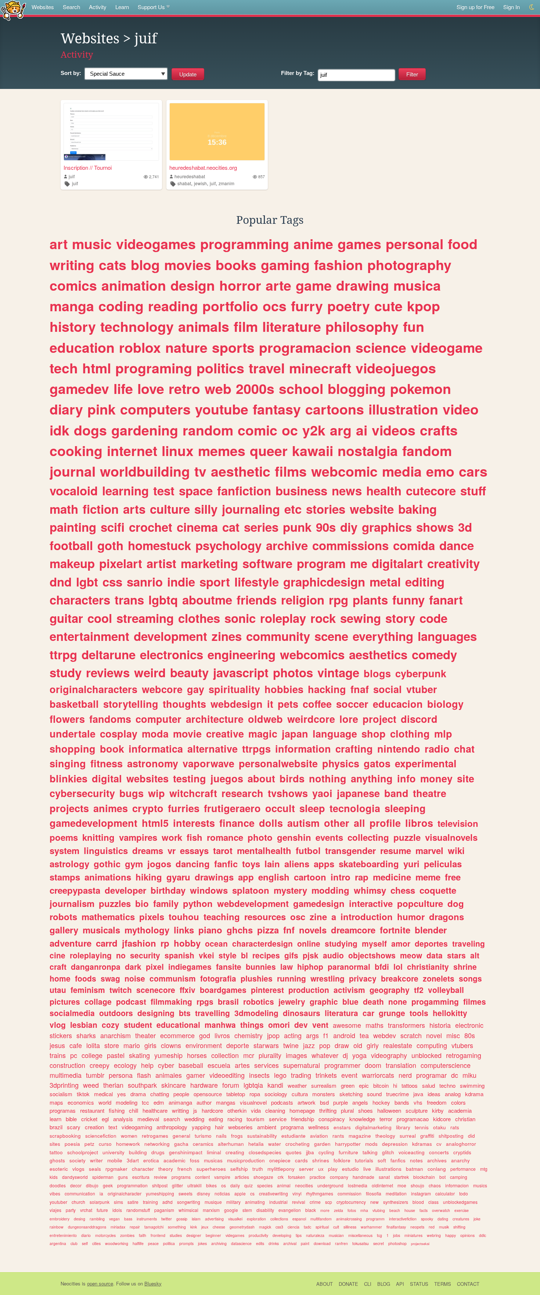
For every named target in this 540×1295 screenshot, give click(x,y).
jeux (204, 1227)
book (112, 749)
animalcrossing (349, 1219)
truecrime (397, 1094)
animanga (180, 1102)
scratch (411, 1035)
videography (389, 1055)
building (138, 1152)
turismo (203, 1135)
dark (133, 966)
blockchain (424, 1177)
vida (256, 1110)
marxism (211, 1210)
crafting (354, 749)
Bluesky (153, 1283)
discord (419, 719)
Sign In (511, 7)
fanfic (226, 863)
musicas (213, 1160)
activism (349, 989)
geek (108, 1185)
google (231, 1210)
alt (474, 955)
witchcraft (193, 793)
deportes (431, 943)
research (242, 793)
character (143, 1168)
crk (281, 1177)
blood (418, 1202)
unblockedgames (460, 1202)
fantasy (277, 409)
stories (325, 508)
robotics (258, 1001)
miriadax (118, 1227)
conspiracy (331, 1119)
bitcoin (381, 1085)
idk (59, 430)
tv (200, 471)
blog (145, 265)
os (223, 1185)
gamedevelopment (93, 823)
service (278, 1119)
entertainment (89, 636)
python (198, 903)
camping (458, 1177)
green (347, 1085)
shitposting (451, 1135)
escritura (141, 1177)
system (64, 850)
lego (280, 1075)
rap (361, 877)
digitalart (397, 563)
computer (158, 719)
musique (213, 1202)
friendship (302, 1119)
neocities (304, 1185)
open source (100, 1283)
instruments (147, 1219)
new (374, 1202)
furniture (348, 1152)
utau (58, 989)
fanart (446, 599)
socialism (61, 1094)
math (64, 508)
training (150, 1202)
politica (169, 1243)
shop (373, 733)
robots (63, 916)
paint (305, 1243)
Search (71, 7)
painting (73, 526)
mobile (114, 1160)
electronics (171, 654)
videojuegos (396, 368)
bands (402, 1102)
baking (417, 508)
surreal (408, 1135)
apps (324, 863)
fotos (352, 1210)
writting (180, 1110)
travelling (212, 1012)
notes (416, 1160)
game (314, 285)
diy (348, 526)
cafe (75, 1045)
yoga (359, 1055)
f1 (326, 1035)
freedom (437, 1102)
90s (326, 526)
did (471, 1135)
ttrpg (63, 654)
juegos (226, 778)
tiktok (83, 1094)
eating (216, 1119)
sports (233, 347)
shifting (459, 1227)
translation (401, 1065)
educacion (398, 704)
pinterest (267, 989)
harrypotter (348, 1143)
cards (301, 1160)
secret (378, 1243)
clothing (410, 733)
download (322, 1243)
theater (145, 1035)
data (434, 955)
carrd (107, 943)
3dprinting (64, 1085)
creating (235, 1152)
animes (110, 808)
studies (176, 1235)
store (111, 1045)
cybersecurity (82, 793)
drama (138, 1094)
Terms (442, 1283)
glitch (388, 1152)
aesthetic (240, 471)
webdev (384, 1035)
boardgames (223, 989)
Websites (43, 7)
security (145, 955)
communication (80, 1193)
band (396, 793)
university (113, 1152)
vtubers (462, 1045)
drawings (214, 877)
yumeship (168, 1055)
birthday (168, 890)
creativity (453, 563)
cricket (89, 1119)
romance (225, 837)
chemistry (248, 1035)
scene (331, 636)
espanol (299, 1219)
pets (288, 704)
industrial (278, 1202)
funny (408, 599)
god (204, 1035)
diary (66, 409)
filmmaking (171, 1001)
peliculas (443, 863)
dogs (90, 430)
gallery (64, 929)
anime (313, 244)
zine (318, 916)
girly (373, 1045)
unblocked (426, 1055)
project (379, 719)
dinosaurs (301, 1012)
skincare (173, 1085)
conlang (437, 1168)
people (181, 1094)
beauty (189, 672)
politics (220, 368)
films (291, 471)
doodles (58, 1185)
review (160, 1177)
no (121, 955)
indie (181, 581)
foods (85, 978)
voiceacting (412, 1152)
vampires (138, 837)
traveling (468, 943)
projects (69, 808)
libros (419, 823)
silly (205, 508)
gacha (181, 1143)
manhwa (220, 1024)
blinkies (68, 778)
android (344, 1035)
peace (153, 1243)
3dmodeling (256, 1012)
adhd (167, 1202)
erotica (151, 1160)
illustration (403, 409)
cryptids (462, 1152)
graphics (387, 526)
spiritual (322, 1227)
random (208, 430)
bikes (211, 1185)
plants (370, 599)
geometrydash (242, 1227)
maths (375, 1025)
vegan (114, 1219)
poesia (72, 1143)
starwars (266, 1045)
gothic (107, 863)
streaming (145, 618)
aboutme (207, 599)
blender (431, 929)
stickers (61, 1035)
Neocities (70, 1283)
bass (128, 1219)
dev (301, 1024)
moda (155, 733)
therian (113, 1085)
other (336, 823)
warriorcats (378, 1075)
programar (431, 1075)
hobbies (283, 689)
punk (297, 526)
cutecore (431, 490)
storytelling (130, 704)
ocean (216, 943)
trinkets (326, 1075)
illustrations (388, 1168)
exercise (461, 1210)
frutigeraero (232, 808)
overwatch (441, 1210)
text (112, 1127)
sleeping (405, 808)
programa (292, 1127)
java (418, 1094)
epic (364, 1085)
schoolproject (82, 1152)
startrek (401, 1177)
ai (361, 430)
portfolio (230, 306)
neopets (417, 1227)
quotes (294, 1152)
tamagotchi (153, 1227)
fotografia (218, 978)
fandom (427, 450)
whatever (325, 1055)
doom (373, 1065)
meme (427, 877)
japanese (358, 793)
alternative (212, 749)
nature (186, 347)
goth (110, 545)
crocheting (297, 1143)
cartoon (310, 877)
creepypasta (75, 890)
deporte (237, 1045)
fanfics (398, 1160)
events (329, 837)
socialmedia (72, 1012)
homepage (302, 1110)
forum (230, 1085)
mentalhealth (264, 850)
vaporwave (208, 763)
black (310, 1210)
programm (375, 1219)
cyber (166, 1065)
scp (328, 1202)
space (196, 490)
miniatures (413, 1235)
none (397, 1001)
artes (242, 1065)
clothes (199, 618)
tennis (422, 1127)
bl (244, 955)
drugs (158, 1152)
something (177, 1227)
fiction (101, 508)
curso (105, 1143)
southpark (142, 1085)
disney (203, 1193)
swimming (472, 1085)
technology (137, 326)
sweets (185, 1193)
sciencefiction (100, 1135)
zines (227, 636)
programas (63, 1110)
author (204, 1102)
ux (321, 1168)
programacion (305, 347)
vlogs (78, 1168)
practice (317, 1177)
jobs (396, 1235)
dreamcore (353, 929)
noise (135, 978)
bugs (131, 793)
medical (103, 1094)
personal (414, 244)
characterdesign (262, 943)
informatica (156, 749)
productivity (258, 1235)
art (59, 244)
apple (240, 1193)
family (166, 903)
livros (222, 1035)
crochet (150, 526)
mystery (290, 890)
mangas (225, 1102)
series (261, 526)
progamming (435, 1001)
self (85, 1243)
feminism (88, 989)
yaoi (322, 793)
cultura (300, 1094)
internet (132, 450)
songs (470, 978)
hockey (381, 1102)
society (77, 1160)
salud (428, 1085)
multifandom (321, 1219)
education (82, 347)
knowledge (362, 1119)
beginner (213, 1235)
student (138, 1024)
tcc (145, 1102)
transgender (350, 850)
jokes (202, 1243)
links (184, 929)
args (312, 1035)
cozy (110, 1024)
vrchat (86, 1210)
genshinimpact (185, 1152)
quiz (248, 1185)
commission (349, 1193)
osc (297, 916)
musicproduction (246, 1160)
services (266, 1065)
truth (257, 1168)
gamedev (79, 388)
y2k (313, 430)
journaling (251, 508)
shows (435, 526)
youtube (221, 409)
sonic (240, 618)
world (104, 1102)
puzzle (407, 837)
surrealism (323, 1085)
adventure (70, 943)
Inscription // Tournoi (88, 167)
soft (382, 1160)
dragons (446, 916)
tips (299, 1235)
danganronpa (95, 966)
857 (261, 176)
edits (260, 1243)
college (92, 1055)
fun (413, 326)
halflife (138, 1243)
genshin (294, 837)
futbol (308, 850)
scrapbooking (65, 1135)
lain (272, 863)
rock (323, 618)
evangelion (289, 1210)
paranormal (349, 966)
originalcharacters (93, 689)
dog (455, 903)
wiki (456, 850)
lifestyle (256, 581)
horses (197, 1055)
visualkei (235, 1219)
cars (473, 471)
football (71, 545)
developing (282, 1235)
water (274, 1143)
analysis (123, 1119)
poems (64, 837)
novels (313, 929)
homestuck (159, 545)
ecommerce (177, 1035)
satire (132, 1202)
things (252, 1024)
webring (434, 1235)
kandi (275, 1085)
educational (178, 1024)
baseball (191, 1065)
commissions (350, 545)
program (321, 563)
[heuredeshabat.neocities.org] (217, 132)
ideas (434, 1094)
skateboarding (369, 863)
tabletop (235, 1094)
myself (374, 943)
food (463, 244)
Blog (383, 1283)
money (436, 778)
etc (293, 508)
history (73, 326)
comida (414, 545)
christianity (428, 966)
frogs (237, 1135)
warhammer (371, 1227)
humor (411, 916)
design (192, 285)
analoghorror (461, 1143)
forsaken (296, 1177)
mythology (147, 929)
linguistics (106, 850)
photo (260, 837)
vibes (55, 1193)
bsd (324, 1102)
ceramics (203, 1143)
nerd (405, 1075)
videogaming (137, 1127)
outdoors (116, 1012)
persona (121, 1075)
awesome (347, 1025)
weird (150, 672)
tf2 (419, 989)
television (458, 823)
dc (454, 1075)
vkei (206, 955)
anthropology (171, 1127)
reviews (108, 672)
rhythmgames (319, 1193)
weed (91, 1085)
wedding (194, 1119)
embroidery (59, 1219)
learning (125, 490)
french (184, 1168)
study (66, 672)
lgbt (87, 581)
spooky (427, 1219)
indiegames (190, 966)
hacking (327, 689)
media (402, 471)
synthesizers (395, 1202)
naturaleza (315, 1235)
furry (307, 306)
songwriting (188, 1202)
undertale (73, 733)
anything (372, 778)
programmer (342, 1065)
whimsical (188, 1210)
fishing (117, 1110)
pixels (151, 916)
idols (117, 1210)
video (461, 409)
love (150, 388)
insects (259, 1075)
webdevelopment (253, 903)
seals (95, 1168)
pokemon (420, 388)
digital (107, 778)
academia (460, 1110)
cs (252, 1193)
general (181, 1135)
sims (118, 1202)
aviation (319, 1135)
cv (439, 1143)
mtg (483, 1169)
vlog (58, 1024)
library (403, 1127)
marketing (209, 563)
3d (465, 526)
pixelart (120, 563)
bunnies (261, 966)
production (308, 989)
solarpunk (99, 1202)
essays (194, 850)
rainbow (57, 1227)
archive (287, 545)
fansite (228, 966)
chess (402, 890)
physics (340, 763)
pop (324, 1045)
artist (161, 563)
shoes (365, 1110)
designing (155, 1012)
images (296, 1055)
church (78, 1202)
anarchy (460, 1160)
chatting (159, 1094)
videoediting (227, 1075)
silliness (349, 1227)
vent (320, 1024)
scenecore (155, 989)
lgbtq (163, 599)
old (357, 1045)
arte (278, 285)
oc (290, 430)
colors (458, 1102)
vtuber (421, 689)
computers (155, 409)
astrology (69, 863)
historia (440, 1025)
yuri (411, 863)
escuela (219, 1065)
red (432, 1227)
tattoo (56, 1152)
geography (390, 989)
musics (480, 1185)
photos (293, 672)
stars (456, 955)
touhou (184, 916)
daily (235, 1185)
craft (58, 966)
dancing (193, 863)
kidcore (442, 1119)
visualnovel (253, 1102)
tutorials (364, 1160)
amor (400, 943)
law (286, 966)
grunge (392, 1012)
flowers (67, 719)
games (359, 244)
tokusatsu (360, 1243)
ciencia (293, 1227)
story (400, 618)
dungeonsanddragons (87, 1227)
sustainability (262, 1135)
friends (257, 599)
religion (302, 599)
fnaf (359, 689)
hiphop (310, 966)
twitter (166, 1219)
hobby (187, 943)
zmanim (226, 183)
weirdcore (311, 719)
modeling (126, 1102)
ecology (125, 1065)
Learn (122, 7)
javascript (241, 672)
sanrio (145, 581)
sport (214, 581)
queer (269, 450)
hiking (149, 877)
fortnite (395, 929)
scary (73, 1127)
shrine (465, 966)
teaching (222, 916)
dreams (147, 850)
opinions (467, 1235)
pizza (268, 929)
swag (110, 978)
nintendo (398, 749)
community (278, 636)
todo (463, 1193)
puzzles (115, 903)
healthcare (155, 1110)
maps (56, 1102)
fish (194, 837)
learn (55, 1119)
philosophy (362, 326)
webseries (240, 1127)
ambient (266, 1127)
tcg (379, 1235)
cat (231, 526)
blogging (357, 388)
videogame (447, 347)
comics (73, 285)
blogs (377, 673)
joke (477, 1219)
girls (150, 1045)
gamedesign (319, 903)
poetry (348, 306)
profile (385, 823)
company (339, 1177)
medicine (392, 877)
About (324, 1283)
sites (55, 1143)
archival (289, 1243)
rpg (338, 599)
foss (194, 1160)
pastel (116, 1055)
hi (395, 1085)
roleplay (283, 618)
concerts (439, 1152)
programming (244, 244)
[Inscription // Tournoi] (111, 132)
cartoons (334, 409)
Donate (348, 1283)
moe (401, 1185)
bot (442, 1177)
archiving (219, 1243)
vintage (338, 672)
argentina (58, 1243)
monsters (323, 1094)
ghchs (240, 929)
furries (183, 808)
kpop (423, 306)
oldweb (265, 719)
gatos (377, 763)
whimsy (370, 890)
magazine (360, 1135)
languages (447, 636)
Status (419, 1283)
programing (153, 368)
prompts (186, 1243)
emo (440, 471)
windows (209, 890)
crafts (439, 430)
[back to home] (13, 10)
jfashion (139, 943)
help (147, 1065)
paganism (164, 1210)
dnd (61, 581)
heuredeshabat (189, 176)
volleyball (446, 989)
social (387, 689)
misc (453, 1035)
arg (341, 430)
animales (168, 1075)
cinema (197, 526)
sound (374, 1094)
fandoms (110, 719)
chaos (435, 1185)
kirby (438, 1110)
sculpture (417, 1110)
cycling (326, 1152)
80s (469, 1035)
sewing (360, 618)
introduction (367, 916)
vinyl (297, 1193)
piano (210, 929)
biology (445, 704)
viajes (55, 1210)
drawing (362, 285)
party (71, 1210)
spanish (179, 955)
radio (437, 749)
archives (437, 1160)
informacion (457, 1185)
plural (347, 1110)
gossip (181, 1219)
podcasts (282, 1102)
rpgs (205, 1001)
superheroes (211, 1168)
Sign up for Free (475, 7)
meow (411, 955)
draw (342, 1045)
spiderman (103, 1177)
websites (147, 778)
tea (364, 1035)
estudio (350, 1168)
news (347, 490)
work (172, 837)
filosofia (373, 1193)
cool (99, 618)
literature (291, 326)
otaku (439, 1127)
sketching (351, 1094)
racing (234, 1119)
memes (221, 450)
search (171, 1119)
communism (173, 978)
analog (453, 1094)
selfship (239, 1168)
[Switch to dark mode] (532, 7)
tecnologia (355, 808)
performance (463, 1169)
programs (181, 1177)
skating (139, 1055)
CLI (367, 1283)
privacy (363, 978)
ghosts (57, 1160)
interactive (371, 903)
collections (279, 1219)
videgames (235, 1235)
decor (76, 1185)
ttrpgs (256, 749)
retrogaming (463, 1055)
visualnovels (451, 837)
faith (142, 1235)
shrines (320, 1160)
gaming (285, 265)
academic (174, 1160)
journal (73, 471)
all (359, 823)
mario (131, 1045)
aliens (296, 863)
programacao (413, 1119)
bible (71, 1119)
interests (194, 823)
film (246, 326)
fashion (338, 265)
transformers (406, 1025)
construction (67, 1065)
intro (340, 877)
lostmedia (357, 1185)
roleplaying (91, 955)
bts (185, 1012)
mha (364, 1210)
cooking (76, 450)
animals (203, 326)
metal (385, 581)
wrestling (327, 978)
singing (68, 763)
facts (424, 1210)
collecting (368, 837)
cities (96, 1243)
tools (419, 1012)
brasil (228, 1001)
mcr (248, 1055)
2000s (255, 388)
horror (240, 285)
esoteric (59, 1168)
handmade (363, 1177)
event (349, 1075)
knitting (98, 837)
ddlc (482, 1235)
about (261, 778)
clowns (171, 1045)
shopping (73, 749)
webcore (162, 689)
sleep (312, 808)
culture (170, 508)
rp (165, 943)
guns (123, 1177)
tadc (307, 1227)
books (236, 265)
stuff (473, 490)
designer (193, 1235)
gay (195, 689)
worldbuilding (145, 471)
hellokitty (450, 1012)
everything (383, 636)
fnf (289, 929)
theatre (429, 793)
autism (303, 823)
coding (121, 306)
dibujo (92, 1185)
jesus (57, 1045)
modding (330, 890)
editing (424, 581)
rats (454, 1127)
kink (193, 1227)
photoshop (397, 1243)
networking (157, 1143)
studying (341, 943)
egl (105, 1119)
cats (112, 265)
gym (134, 863)
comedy (434, 654)
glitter (177, 1185)
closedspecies (265, 1152)
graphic (324, 1001)
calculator (445, 1193)
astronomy (152, 763)
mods (371, 1143)
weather (297, 1085)
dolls (271, 823)
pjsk (310, 955)
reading (173, 306)
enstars (342, 1127)
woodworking (116, 1243)
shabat (184, 183)
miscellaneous (360, 1235)
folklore (342, 1160)
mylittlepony (281, 1168)
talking (370, 1152)
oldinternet (382, 1185)
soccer (352, 704)
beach (394, 1210)
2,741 (154, 176)
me (358, 563)
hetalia (256, 1143)
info (406, 778)
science (381, 347)
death (373, 1001)
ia (101, 1193)
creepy (99, 1065)
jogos (159, 863)
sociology (275, 1094)
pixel (155, 966)
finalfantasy (396, 1227)
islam (196, 1219)
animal (284, 1185)
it (270, 704)
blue (350, 1001)
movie (187, 733)
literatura (341, 1012)
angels (360, 1102)
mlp (443, 733)
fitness (106, 763)
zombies (127, 1235)
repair (135, 1227)
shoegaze (263, 1177)
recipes (266, 955)
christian (465, 1119)
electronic (469, 1025)
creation (94, 1127)
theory (165, 1168)
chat (464, 749)
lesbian (83, 1024)
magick (265, 1227)
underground (330, 1185)
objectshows (372, 955)
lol (398, 966)
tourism (255, 1119)
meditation (396, 1193)
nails (221, 1135)
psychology (228, 545)
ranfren (341, 1243)
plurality (270, 1055)
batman (414, 1168)
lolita (93, 1045)
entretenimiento (63, 1235)
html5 (155, 823)
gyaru (178, 877)
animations (107, 877)
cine (57, 955)
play (333, 1168)
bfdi (382, 966)
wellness (318, 1127)
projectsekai (420, 1243)
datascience (241, 1243)
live (367, 1168)
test (163, 490)
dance (456, 545)
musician (336, 1235)
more (325, 1210)
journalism (72, 903)
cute (388, 306)
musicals (101, 929)
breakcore (399, 978)
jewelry (291, 1001)
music (92, 244)
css (112, 581)
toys (251, 863)
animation (133, 285)
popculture (420, 903)
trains (58, 1055)
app (246, 877)
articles (242, 1177)
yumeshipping (160, 1193)
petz (89, 1143)
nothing (327, 778)
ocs (275, 306)
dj (345, 1055)
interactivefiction (403, 1219)
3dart (133, 1160)
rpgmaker (116, 1168)
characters (80, 599)
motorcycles (105, 1235)
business (301, 490)
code (433, 618)
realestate (397, 1045)
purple (340, 1102)
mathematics (108, 916)
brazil (56, 1127)
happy (450, 1235)
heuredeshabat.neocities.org (203, 167)
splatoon (250, 890)
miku (469, 1075)
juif (72, 176)
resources (265, 916)
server (306, 1168)
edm (159, 1102)
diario (86, 1235)
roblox (140, 347)
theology (385, 1135)
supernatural (301, 1065)
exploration (256, 1219)
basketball (74, 704)
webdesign (236, 704)
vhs (418, 1102)
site (465, 778)
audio (333, 955)
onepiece (280, 1160)
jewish (200, 183)
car (368, 1012)
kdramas (422, 1143)
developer (125, 890)
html (96, 368)
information (303, 749)
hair (219, 1127)
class (433, 1202)
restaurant (92, 1110)
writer (96, 1160)
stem (247, 1210)
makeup (72, 563)
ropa (254, 1094)
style (228, 955)
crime (315, 1202)
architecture (215, 719)
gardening (144, 430)
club (74, 1243)
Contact (468, 1283)
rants (338, 1135)
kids (54, 1177)
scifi (113, 526)
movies (187, 265)
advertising (214, 1219)
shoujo (417, 1185)
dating (443, 1219)
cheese (219, 1227)
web (218, 388)
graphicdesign (324, 581)
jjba (310, 1152)
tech (64, 368)
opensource (208, 1094)
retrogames (155, 1135)
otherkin (236, 1110)
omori (279, 1024)
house (409, 1210)
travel (267, 368)
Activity (98, 7)
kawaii (312, 450)
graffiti (427, 1135)
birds (292, 778)
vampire (222, 1177)
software (267, 563)
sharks (86, 1035)
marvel (429, 850)
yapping (201, 1127)
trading (301, 1075)
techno (447, 1085)
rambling (97, 1219)
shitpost (160, 1185)
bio (142, 903)
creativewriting (273, 1193)
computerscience (446, 1065)
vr (172, 850)
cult (336, 1227)
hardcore (212, 1110)
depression (395, 1143)
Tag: (297, 73)
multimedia (66, 1075)
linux (178, 450)
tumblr (95, 1075)
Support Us (151, 7)
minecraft (320, 368)
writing (72, 265)
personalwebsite (278, 763)
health (384, 490)
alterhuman (231, 1143)
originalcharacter (124, 1193)
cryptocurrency (351, 1202)
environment (204, 1045)
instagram (421, 1193)
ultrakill (194, 1185)
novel (434, 1035)
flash (144, 1075)
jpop (273, 1035)
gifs (291, 955)
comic (257, 430)
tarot (223, 850)
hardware (204, 1085)
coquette (438, 890)
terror (385, 1119)
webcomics (312, 654)
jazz (309, 1045)
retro (184, 388)
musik (444, 1227)
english (273, 877)
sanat (384, 1177)
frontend (158, 1235)
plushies (257, 978)
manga (72, 306)
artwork (307, 1102)
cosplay (118, 733)
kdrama (474, 1094)
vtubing (378, 1210)
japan (295, 733)
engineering (242, 654)
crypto (147, 808)
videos (393, 430)
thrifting (327, 1110)
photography (409, 265)
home (60, 978)
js (195, 1110)
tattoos (410, 1085)
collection (225, 1055)
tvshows (288, 793)
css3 (279, 1227)
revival (298, 1202)
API (400, 1283)
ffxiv (187, 989)
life (123, 388)
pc (73, 1055)
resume (395, 850)
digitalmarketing (373, 1127)
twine (291, 1045)
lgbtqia (253, 1085)
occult (280, 808)
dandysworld (75, 1177)
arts (134, 508)
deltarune (109, 654)
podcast (131, 1001)
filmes (474, 1001)
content (202, 1177)
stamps (65, 877)
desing (79, 1219)
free (453, 877)
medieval (148, 1119)
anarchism (115, 1035)
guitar (66, 618)
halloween (389, 1110)
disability (265, 1210)
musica (417, 285)
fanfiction (244, 490)
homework (128, 1143)
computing (432, 1045)
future (102, 1210)
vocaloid (74, 490)
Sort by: (71, 73)
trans (129, 599)
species (265, 1185)
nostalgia (368, 450)
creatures (461, 1219)
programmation (132, 1185)
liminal (214, 1152)
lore (348, 719)
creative (225, 733)
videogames (156, 244)
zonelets (438, 978)
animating (255, 1202)
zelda (338, 1210)
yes (121, 1094)
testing (189, 778)
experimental (426, 763)
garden (322, 1143)
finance (237, 823)
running (291, 978)
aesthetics (378, 654)
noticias (222, 1193)
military (233, 1202)
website (372, 508)
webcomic (344, 471)
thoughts (184, 704)
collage (98, 1001)
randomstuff (138, 1210)
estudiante (293, 1135)
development (170, 636)
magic (262, 733)
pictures (65, 1001)
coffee (317, 704)
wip (156, 793)
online (308, 943)
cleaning (275, 1110)
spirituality (234, 689)
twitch (120, 989)
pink (101, 409)
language (335, 733)
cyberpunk (420, 673)
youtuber (58, 1202)
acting (293, 1035)
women (129, 1135)
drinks (274, 1243)
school (301, 388)
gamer (195, 1075)
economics (81, 1102)
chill (133, 1110)
